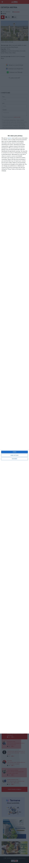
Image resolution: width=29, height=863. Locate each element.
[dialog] (14, 431)
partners (10, 138)
